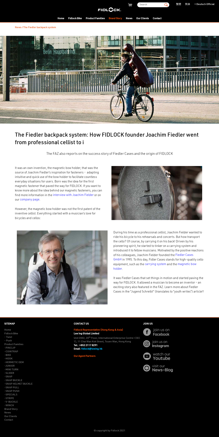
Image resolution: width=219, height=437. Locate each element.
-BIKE (7, 355)
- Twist (8, 337)
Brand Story (115, 18)
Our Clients (142, 18)
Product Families (95, 18)
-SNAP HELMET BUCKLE (18, 384)
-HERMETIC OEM (14, 362)
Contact (157, 18)
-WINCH (9, 405)
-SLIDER (9, 373)
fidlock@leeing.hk (91, 349)
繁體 (178, 4)
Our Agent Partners (85, 356)
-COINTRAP (11, 351)
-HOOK (8, 358)
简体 (187, 4)
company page (29, 199)
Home (61, 18)
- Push (8, 340)
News (129, 18)
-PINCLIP (9, 348)
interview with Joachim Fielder (73, 195)
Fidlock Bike (75, 18)
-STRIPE (9, 398)
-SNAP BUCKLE (13, 380)
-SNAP (8, 376)
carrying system (155, 264)
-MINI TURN (11, 369)
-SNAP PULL (11, 387)
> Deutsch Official (204, 4)
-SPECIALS (10, 394)
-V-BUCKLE (11, 402)
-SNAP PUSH (11, 391)
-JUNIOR (9, 366)
